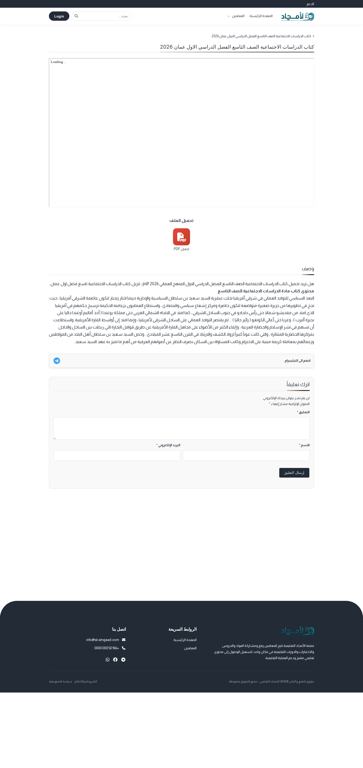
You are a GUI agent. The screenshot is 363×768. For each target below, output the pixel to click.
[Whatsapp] (107, 659)
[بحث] (76, 16)
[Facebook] (115, 659)
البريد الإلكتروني (168, 445)
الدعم (310, 4)
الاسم (304, 445)
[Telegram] (123, 659)
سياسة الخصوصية (60, 681)
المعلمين (238, 16)
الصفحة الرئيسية (261, 16)
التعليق (303, 412)
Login (59, 16)
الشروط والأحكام (85, 681)
